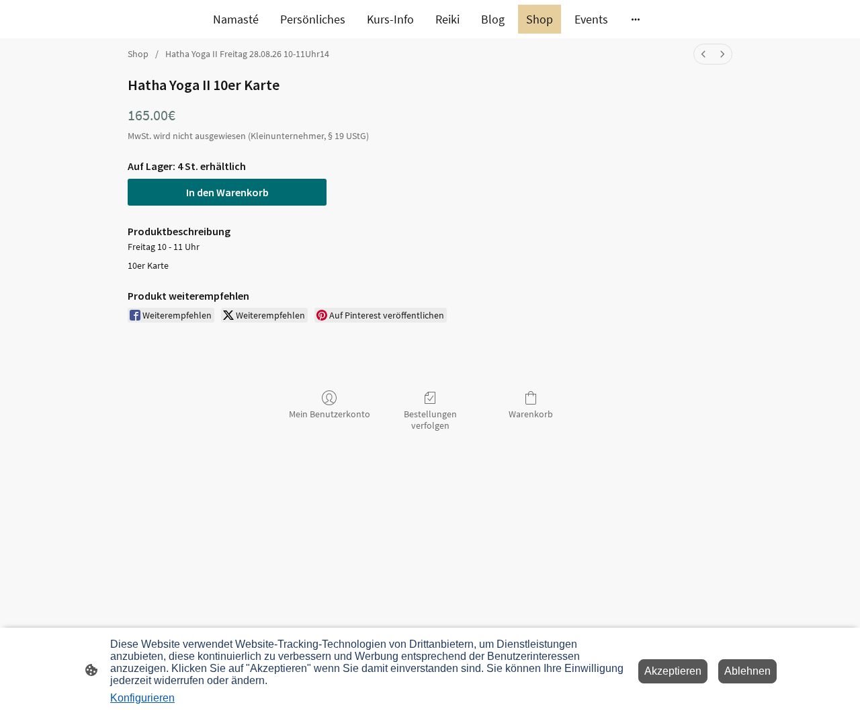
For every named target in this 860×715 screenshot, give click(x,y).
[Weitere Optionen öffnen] (635, 19)
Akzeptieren (672, 671)
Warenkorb (531, 414)
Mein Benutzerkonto (329, 414)
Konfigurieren (142, 698)
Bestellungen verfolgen (430, 419)
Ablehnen (747, 671)
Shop (138, 54)
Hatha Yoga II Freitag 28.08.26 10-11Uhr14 (247, 54)
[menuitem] (703, 54)
